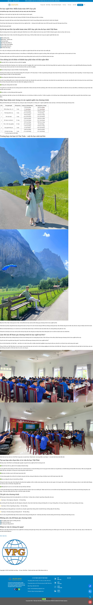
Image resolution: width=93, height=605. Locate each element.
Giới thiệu (48, 4)
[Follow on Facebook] (15, 589)
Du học (64, 4)
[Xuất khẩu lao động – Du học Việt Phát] (13, 4)
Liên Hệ (74, 4)
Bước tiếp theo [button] (3, 535)
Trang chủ (42, 4)
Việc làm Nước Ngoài (56, 4)
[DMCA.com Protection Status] (46, 599)
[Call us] (19, 589)
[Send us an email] (17, 589)
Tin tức (69, 4)
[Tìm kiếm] (84, 4)
